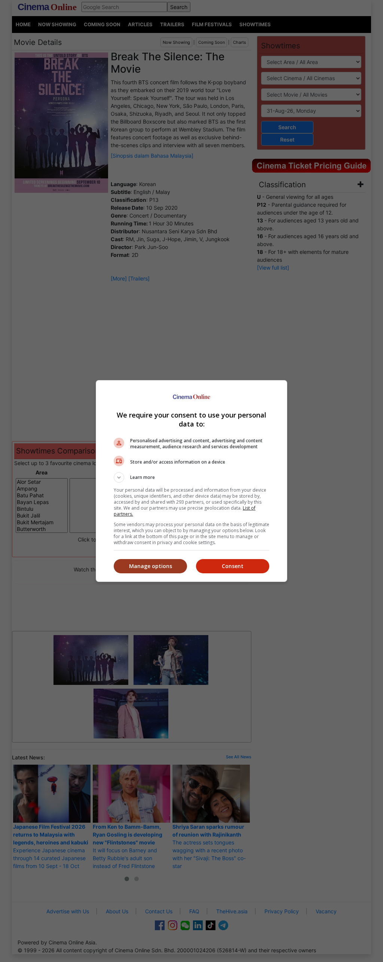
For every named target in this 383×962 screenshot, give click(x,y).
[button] (191, 477)
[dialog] (191, 481)
